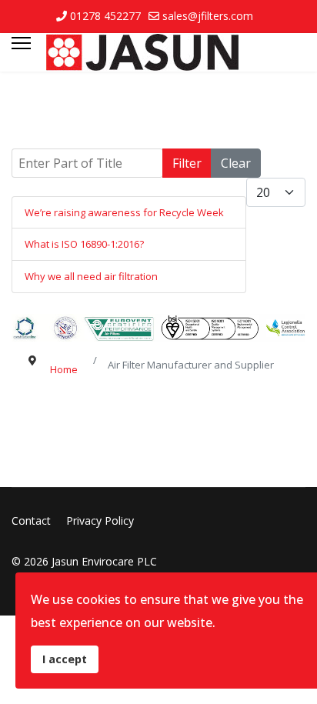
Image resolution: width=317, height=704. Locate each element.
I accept (64, 659)
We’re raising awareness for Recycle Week (124, 212)
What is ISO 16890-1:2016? (84, 244)
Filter (187, 163)
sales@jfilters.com (207, 15)
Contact (31, 520)
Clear (236, 163)
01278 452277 (105, 15)
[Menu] (21, 52)
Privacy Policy (100, 520)
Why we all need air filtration (91, 276)
